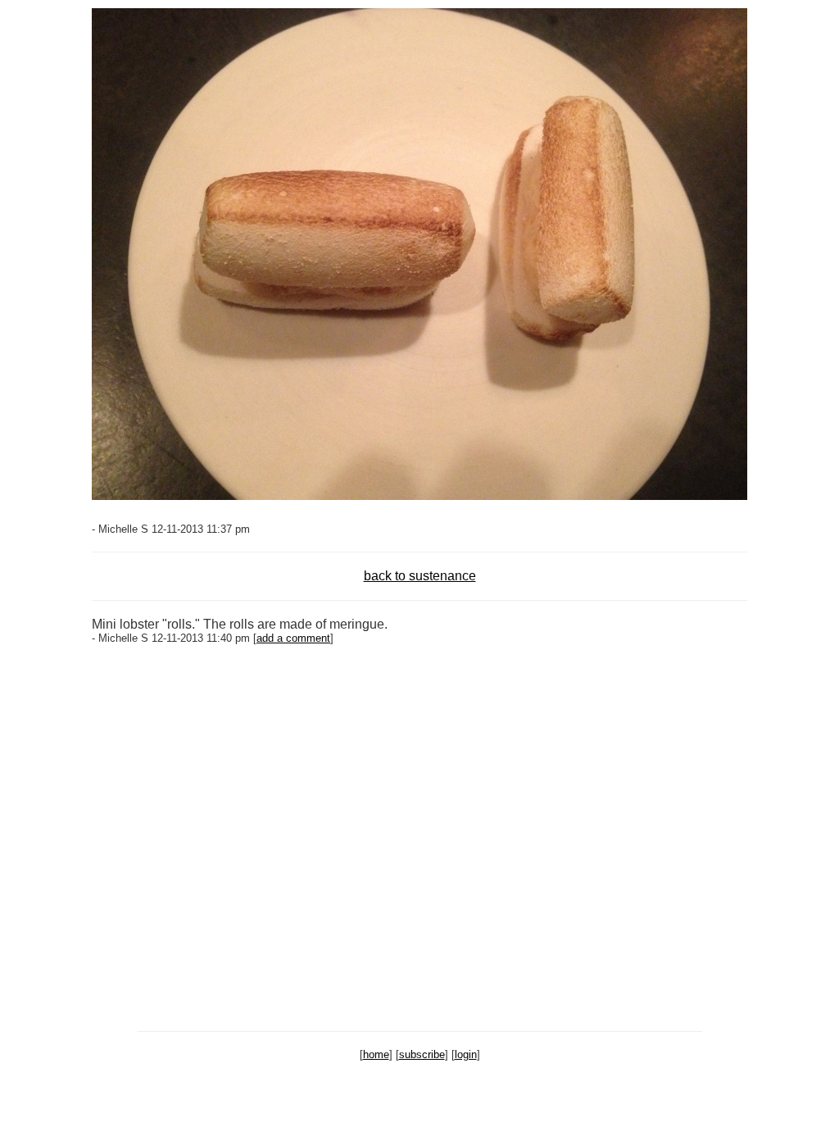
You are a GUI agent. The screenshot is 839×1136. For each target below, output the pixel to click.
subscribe (422, 1054)
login (466, 1054)
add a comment (293, 638)
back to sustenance (420, 576)
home (376, 1054)
